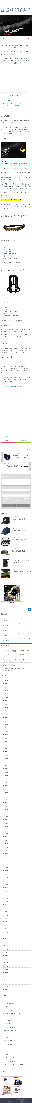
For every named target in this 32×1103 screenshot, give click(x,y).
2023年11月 (5, 779)
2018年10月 (5, 986)
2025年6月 (5, 714)
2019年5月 (5, 962)
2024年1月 (5, 772)
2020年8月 (5, 911)
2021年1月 (5, 894)
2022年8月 (5, 830)
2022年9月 (5, 826)
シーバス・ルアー (7, 1017)
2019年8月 (5, 952)
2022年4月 (5, 843)
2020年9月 (5, 908)
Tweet (8, 436)
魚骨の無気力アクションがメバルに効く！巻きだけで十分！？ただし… (16, 624)
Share (23, 436)
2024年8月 (5, 748)
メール (4, 493)
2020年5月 (5, 922)
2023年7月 (5, 792)
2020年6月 (5, 918)
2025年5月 (5, 718)
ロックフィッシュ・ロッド (9, 1061)
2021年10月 (5, 864)
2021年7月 (5, 874)
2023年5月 (5, 799)
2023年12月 (5, 775)
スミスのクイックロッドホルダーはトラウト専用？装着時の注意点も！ (17, 634)
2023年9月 (5, 786)
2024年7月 (5, 752)
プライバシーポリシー (10, 1099)
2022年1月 (5, 854)
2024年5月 (5, 758)
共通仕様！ (8, 100)
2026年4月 (5, 687)
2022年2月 (5, 850)
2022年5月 (5, 840)
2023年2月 (5, 809)
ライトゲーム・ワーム (8, 1047)
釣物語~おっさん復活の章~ (5, 1)
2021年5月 (5, 881)
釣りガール (5, 1071)
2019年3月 (5, 969)
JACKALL (29, 450)
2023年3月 (5, 806)
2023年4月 (5, 803)
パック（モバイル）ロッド (9, 1027)
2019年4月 (5, 966)
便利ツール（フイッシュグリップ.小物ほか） (13, 1064)
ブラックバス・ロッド (8, 1037)
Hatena (24, 440)
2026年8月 (5, 680)
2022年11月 (5, 820)
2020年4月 (5, 925)
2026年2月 (5, 690)
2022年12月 (5, 816)
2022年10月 (5, 823)
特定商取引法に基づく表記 (21, 1099)
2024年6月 (5, 755)
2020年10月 (6, 905)
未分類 (4, 1068)
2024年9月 (5, 745)
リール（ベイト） (7, 1054)
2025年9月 (5, 704)
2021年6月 (5, 877)
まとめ (7, 108)
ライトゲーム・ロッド (8, 1044)
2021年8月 (5, 871)
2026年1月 (5, 694)
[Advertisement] (16, 79)
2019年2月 (5, 973)
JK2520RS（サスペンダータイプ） (14, 105)
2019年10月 (5, 945)
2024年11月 (5, 738)
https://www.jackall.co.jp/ (18, 386)
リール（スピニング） (8, 1051)
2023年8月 (5, 789)
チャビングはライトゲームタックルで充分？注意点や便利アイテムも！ (17, 619)
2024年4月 (5, 762)
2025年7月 (5, 711)
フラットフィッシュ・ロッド (9, 1030)
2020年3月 (5, 928)
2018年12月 (5, 979)
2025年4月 (5, 721)
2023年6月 (5, 796)
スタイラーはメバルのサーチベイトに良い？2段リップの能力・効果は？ (16, 639)
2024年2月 (5, 769)
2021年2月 (5, 891)
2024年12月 (5, 735)
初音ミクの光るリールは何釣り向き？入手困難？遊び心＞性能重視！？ (17, 629)
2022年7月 (5, 833)
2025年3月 (5, 724)
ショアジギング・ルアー (8, 1010)
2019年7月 (5, 956)
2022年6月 (5, 837)
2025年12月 (5, 697)
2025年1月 (5, 731)
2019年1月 (5, 976)
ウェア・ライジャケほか (8, 1003)
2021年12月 (5, 857)
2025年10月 (5, 701)
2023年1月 (5, 813)
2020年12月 (5, 898)
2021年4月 (5, 884)
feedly (24, 444)
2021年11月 (5, 860)
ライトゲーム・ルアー (8, 1041)
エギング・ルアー (7, 1007)
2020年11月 (5, 901)
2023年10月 (5, 782)
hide (16, 95)
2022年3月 (5, 847)
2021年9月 (5, 867)
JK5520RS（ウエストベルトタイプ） (14, 103)
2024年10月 (5, 741)
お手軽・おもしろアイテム (9, 1000)
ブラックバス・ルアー (8, 1034)
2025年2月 (5, 728)
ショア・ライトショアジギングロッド (11, 1013)
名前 (3, 488)
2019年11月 (5, 942)
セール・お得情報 (7, 1020)
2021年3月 (5, 888)
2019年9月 (5, 949)
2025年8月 (5, 707)
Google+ (9, 440)
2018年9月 (5, 990)
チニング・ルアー (7, 1024)
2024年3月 (5, 765)
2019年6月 (5, 959)
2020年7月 (5, 915)
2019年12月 (5, 939)
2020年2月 (5, 932)
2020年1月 (5, 935)
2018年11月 (5, 983)
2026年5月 (5, 684)
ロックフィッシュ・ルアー (9, 1058)
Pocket (9, 444)
